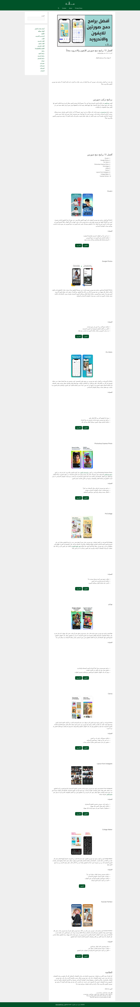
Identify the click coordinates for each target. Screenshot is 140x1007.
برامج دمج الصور (108, 474)
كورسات (42, 68)
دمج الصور (106, 103)
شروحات (42, 65)
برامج (109, 992)
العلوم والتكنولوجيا (39, 48)
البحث (42, 16)
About (70, 8)
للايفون (86, 245)
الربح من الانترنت (40, 36)
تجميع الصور (109, 794)
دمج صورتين (103, 112)
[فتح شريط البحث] (58, 8)
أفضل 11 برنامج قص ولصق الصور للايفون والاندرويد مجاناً (99, 995)
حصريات (42, 63)
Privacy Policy (78, 8)
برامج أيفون (105, 992)
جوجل (42, 61)
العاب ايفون (41, 43)
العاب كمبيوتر (41, 46)
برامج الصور (102, 994)
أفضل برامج (108, 994)
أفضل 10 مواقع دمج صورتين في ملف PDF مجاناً (100, 997)
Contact (64, 8)
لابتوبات (42, 70)
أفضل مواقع (41, 31)
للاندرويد (79, 245)
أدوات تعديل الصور (39, 28)
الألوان (42, 33)
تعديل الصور (96, 994)
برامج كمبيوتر (41, 58)
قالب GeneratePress (61, 1004)
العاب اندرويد (41, 41)
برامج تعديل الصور (84, 472)
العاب (43, 38)
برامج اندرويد (99, 992)
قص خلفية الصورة (76, 546)
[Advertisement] (82, 70)
